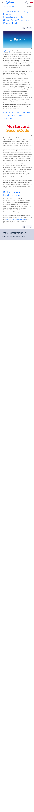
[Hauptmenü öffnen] (2, 2)
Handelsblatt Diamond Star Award (16, 219)
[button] (23, 28)
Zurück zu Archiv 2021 (8, 6)
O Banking (6, 51)
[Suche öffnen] (26, 2)
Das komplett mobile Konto (17, 236)
